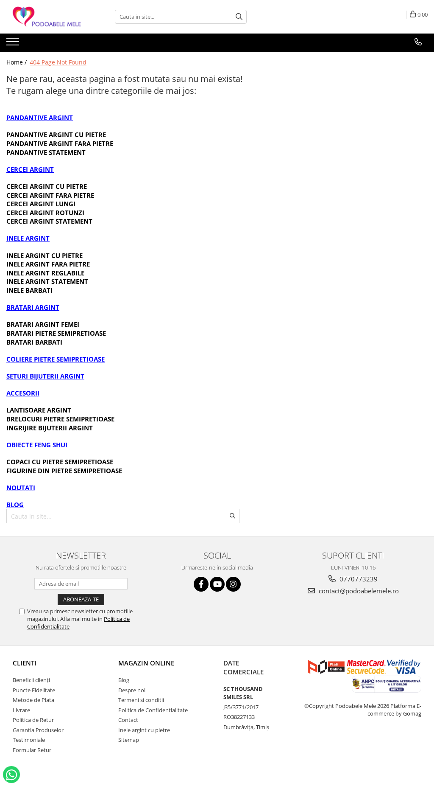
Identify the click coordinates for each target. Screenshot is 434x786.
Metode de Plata (33, 700)
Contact (128, 720)
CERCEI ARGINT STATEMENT (49, 221)
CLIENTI (24, 663)
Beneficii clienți (31, 680)
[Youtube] (217, 584)
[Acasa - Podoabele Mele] (48, 16)
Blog (123, 680)
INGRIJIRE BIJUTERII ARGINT (49, 428)
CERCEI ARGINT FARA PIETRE (50, 195)
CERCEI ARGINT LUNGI (40, 203)
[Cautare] (239, 17)
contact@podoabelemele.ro (358, 591)
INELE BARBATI (29, 290)
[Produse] (13, 44)
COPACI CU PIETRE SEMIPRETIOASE (59, 462)
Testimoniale (29, 740)
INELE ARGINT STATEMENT (47, 281)
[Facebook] (201, 584)
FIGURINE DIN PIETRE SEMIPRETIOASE (64, 470)
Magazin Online (146, 663)
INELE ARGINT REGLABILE (45, 273)
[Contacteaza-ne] (418, 42)
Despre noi (131, 690)
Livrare (21, 710)
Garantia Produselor (38, 730)
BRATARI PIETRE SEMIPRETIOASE (56, 333)
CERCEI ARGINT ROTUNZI (45, 212)
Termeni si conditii (141, 700)
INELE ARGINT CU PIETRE (44, 255)
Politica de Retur (33, 720)
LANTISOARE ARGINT (38, 410)
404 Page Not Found (58, 62)
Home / (17, 62)
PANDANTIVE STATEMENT (46, 152)
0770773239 (358, 579)
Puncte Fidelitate (34, 690)
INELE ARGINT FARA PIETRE (48, 264)
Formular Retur (32, 750)
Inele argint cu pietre (144, 730)
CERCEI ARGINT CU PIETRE (46, 186)
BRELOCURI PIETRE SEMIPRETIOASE (60, 419)
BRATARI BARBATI (34, 342)
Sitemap (128, 740)
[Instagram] (233, 584)
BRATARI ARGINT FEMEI (42, 324)
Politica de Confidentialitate (153, 710)
